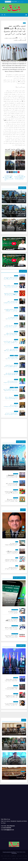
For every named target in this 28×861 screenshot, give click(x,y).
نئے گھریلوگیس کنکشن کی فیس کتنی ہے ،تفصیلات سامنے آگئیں (11, 311)
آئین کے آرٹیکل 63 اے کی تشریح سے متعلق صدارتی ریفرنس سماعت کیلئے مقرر (12, 553)
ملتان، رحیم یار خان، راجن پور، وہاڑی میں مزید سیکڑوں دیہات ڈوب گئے (10, 327)
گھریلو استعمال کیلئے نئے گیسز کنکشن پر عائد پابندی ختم (11, 366)
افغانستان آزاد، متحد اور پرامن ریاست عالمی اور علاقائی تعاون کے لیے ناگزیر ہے (14, 670)
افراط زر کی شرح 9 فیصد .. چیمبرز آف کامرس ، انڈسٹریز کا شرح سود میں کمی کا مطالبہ (11, 501)
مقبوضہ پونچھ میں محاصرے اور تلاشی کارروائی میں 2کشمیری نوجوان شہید (15, 227)
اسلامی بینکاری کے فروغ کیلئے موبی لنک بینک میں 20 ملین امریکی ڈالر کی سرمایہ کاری (11, 637)
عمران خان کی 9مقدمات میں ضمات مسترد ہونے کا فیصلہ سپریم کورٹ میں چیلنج (10, 390)
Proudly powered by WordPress (9, 852)
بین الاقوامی (22, 666)
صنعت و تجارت (22, 462)
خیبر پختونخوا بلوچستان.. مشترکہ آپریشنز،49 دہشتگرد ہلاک (15, 745)
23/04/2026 (20, 603)
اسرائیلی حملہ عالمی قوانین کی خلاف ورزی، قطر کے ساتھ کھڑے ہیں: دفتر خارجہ (11, 351)
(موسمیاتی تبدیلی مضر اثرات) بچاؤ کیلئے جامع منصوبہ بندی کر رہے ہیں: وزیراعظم (11, 375)
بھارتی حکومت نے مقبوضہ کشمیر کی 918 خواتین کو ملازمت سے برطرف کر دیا (9, 177)
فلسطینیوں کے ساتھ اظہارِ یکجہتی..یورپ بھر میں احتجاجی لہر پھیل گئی (11, 689)
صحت (2, 855)
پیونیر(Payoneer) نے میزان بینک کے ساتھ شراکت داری (12, 477)
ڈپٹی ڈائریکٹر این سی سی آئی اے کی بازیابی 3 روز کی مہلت (11, 279)
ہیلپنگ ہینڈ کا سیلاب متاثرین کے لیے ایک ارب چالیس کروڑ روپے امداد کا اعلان (10, 335)
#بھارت (24, 40)
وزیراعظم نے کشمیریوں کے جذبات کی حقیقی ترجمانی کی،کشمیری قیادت (18, 176)
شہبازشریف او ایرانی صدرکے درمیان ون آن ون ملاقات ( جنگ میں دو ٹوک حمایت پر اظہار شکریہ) (11, 415)
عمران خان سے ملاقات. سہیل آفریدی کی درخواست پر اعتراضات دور (11, 287)
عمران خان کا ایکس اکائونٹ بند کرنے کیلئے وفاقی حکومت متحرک (11, 303)
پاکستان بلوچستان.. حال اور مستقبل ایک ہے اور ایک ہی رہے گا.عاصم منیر (14, 760)
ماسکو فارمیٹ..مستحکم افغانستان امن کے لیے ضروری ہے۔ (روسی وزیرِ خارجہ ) (11, 681)
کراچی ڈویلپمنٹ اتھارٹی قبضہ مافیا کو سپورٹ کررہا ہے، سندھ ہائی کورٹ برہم (11, 569)
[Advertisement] (16, 428)
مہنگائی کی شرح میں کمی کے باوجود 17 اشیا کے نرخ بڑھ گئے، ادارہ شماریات (11, 493)
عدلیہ (23, 530)
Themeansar (14, 853)
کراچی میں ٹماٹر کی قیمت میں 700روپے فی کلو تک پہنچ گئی (11, 295)
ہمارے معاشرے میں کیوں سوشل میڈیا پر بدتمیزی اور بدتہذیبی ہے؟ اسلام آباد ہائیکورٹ (11, 561)
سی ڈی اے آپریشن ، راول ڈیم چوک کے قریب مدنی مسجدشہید (11, 398)
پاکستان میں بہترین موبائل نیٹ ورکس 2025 (12, 620)
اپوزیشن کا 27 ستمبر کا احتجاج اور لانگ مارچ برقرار (16, 731)
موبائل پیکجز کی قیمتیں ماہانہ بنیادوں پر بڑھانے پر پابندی (12, 613)
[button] (4, 14)
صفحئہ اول (25, 855)
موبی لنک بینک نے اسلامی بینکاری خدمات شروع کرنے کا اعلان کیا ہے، (14, 466)
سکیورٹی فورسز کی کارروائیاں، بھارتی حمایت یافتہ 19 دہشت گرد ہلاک (11, 359)
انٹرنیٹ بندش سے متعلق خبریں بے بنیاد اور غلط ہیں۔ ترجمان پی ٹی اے (11, 629)
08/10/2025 (20, 671)
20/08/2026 (21, 777)
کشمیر (23, 195)
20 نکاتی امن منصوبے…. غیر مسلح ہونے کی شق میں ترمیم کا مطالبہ (11, 697)
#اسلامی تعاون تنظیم (10, 38)
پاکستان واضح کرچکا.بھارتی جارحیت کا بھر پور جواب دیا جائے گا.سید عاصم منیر (11, 407)
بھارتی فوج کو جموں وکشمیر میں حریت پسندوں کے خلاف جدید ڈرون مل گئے (14, 198)
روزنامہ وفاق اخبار (6, 858)
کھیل (17, 858)
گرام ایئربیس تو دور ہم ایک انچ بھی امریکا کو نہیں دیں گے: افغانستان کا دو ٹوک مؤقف (11, 705)
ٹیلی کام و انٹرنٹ (21, 598)
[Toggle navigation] (2, 15)
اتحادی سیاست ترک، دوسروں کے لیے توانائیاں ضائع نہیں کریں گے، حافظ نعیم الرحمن (11, 383)
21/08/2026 (21, 733)
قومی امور (16, 275)
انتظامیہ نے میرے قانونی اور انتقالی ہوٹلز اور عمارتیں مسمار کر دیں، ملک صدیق (11, 343)
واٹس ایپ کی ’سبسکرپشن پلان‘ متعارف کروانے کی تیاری (14, 601)
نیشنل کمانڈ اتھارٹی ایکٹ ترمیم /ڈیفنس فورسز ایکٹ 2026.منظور (14, 775)
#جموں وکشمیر (17, 40)
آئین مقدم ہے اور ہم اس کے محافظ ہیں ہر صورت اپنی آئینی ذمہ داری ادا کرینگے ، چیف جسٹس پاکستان (14, 535)
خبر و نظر (16, 355)
